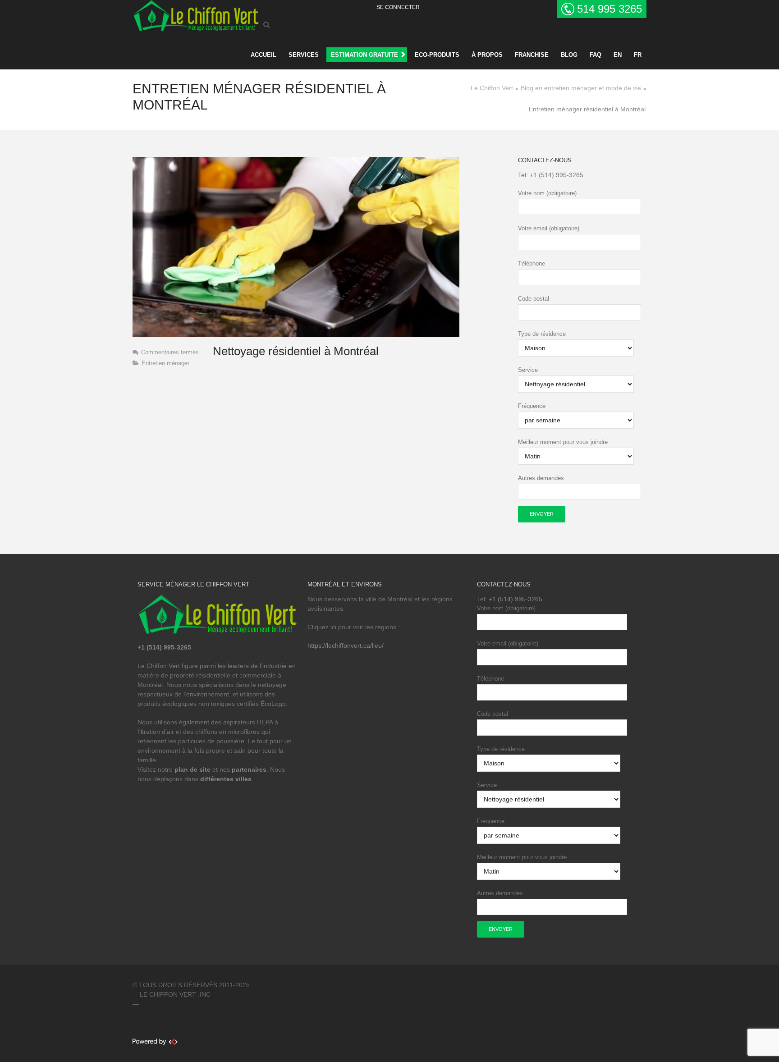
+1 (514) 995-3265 (556, 175)
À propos (487, 54)
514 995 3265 (609, 9)
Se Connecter (398, 7)
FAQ (595, 54)
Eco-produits (437, 54)
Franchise (532, 54)
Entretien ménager (165, 363)
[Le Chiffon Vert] (196, 14)
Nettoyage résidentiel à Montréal (296, 351)
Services (304, 54)
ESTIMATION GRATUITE (364, 54)
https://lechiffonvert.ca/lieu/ (345, 645)
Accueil (263, 54)
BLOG (569, 54)
